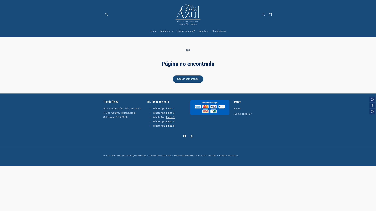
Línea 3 (170, 117)
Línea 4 (170, 121)
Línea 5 (170, 125)
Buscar (237, 108)
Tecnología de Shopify (136, 156)
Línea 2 (170, 112)
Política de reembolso (183, 156)
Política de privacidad (206, 156)
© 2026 (106, 156)
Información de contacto (160, 156)
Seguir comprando (188, 79)
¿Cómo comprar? (243, 114)
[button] (106, 14)
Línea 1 (170, 108)
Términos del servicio (228, 156)
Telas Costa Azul (118, 156)
